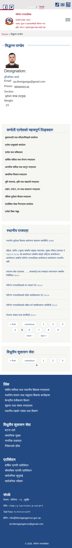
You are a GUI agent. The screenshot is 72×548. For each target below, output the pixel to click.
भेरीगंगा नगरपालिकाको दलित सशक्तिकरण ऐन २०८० (27, 295)
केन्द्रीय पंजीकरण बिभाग (17, 400)
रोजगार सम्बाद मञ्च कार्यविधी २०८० (21, 315)
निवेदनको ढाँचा (12, 446)
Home (5, 34)
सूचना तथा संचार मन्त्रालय (18, 405)
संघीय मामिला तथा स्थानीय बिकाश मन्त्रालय (27, 389)
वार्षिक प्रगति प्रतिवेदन (16, 465)
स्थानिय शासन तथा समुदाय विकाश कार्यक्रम (27, 395)
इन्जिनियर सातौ (11, 77)
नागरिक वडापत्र (13, 440)
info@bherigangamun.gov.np (25, 517)
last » (44, 335)
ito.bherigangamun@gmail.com (26, 523)
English (31, 7)
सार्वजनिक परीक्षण (14, 481)
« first (13, 324)
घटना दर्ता (10, 430)
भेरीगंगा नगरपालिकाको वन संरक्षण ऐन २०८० (24, 285)
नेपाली (41, 7)
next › (30, 335)
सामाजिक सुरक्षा (13, 435)
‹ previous (29, 324)
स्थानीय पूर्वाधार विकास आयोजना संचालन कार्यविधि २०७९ (30, 240)
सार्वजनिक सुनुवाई (14, 475)
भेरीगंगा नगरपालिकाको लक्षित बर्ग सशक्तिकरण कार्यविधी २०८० (31, 305)
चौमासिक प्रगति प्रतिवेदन (18, 470)
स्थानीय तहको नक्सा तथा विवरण (21, 411)
